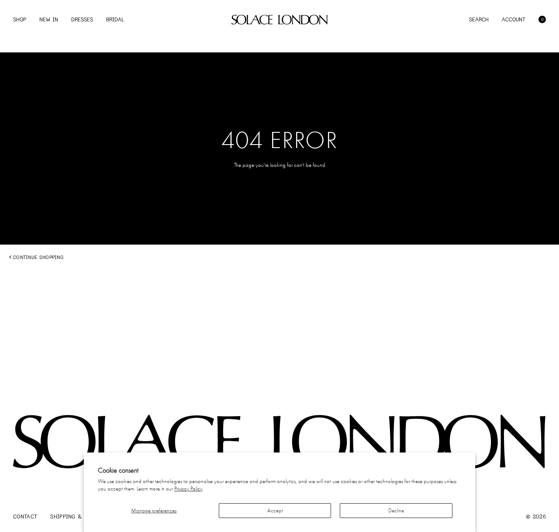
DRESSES (82, 19)
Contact (25, 516)
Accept (275, 510)
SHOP (19, 19)
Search (479, 19)
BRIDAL (115, 19)
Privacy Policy (188, 488)
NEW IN (48, 19)
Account (513, 19)
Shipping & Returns (78, 516)
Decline (396, 510)
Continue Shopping (38, 257)
